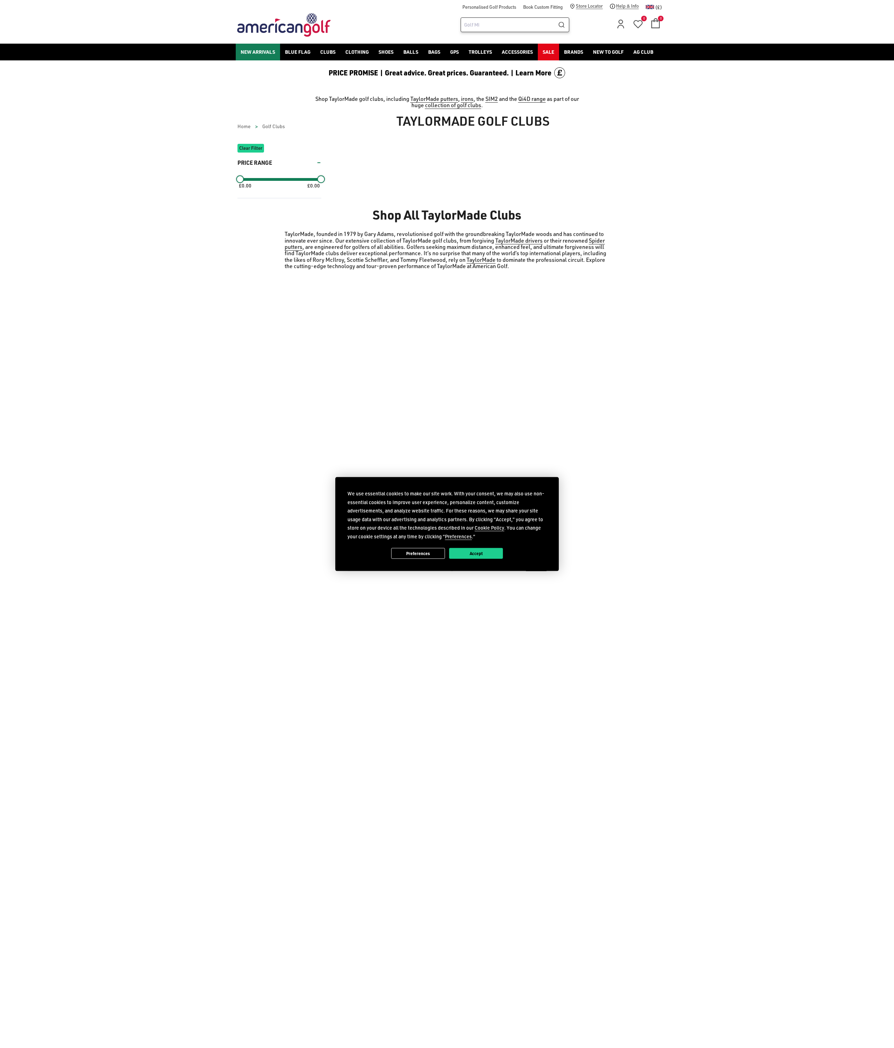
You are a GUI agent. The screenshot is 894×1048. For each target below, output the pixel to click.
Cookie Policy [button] (489, 528)
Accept (476, 553)
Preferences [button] (458, 536)
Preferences (418, 553)
